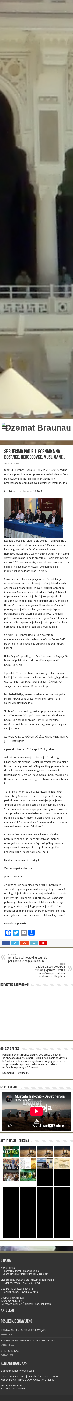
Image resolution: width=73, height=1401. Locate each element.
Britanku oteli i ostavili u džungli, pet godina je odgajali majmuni (27, 958)
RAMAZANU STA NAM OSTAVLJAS (23, 1330)
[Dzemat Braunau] (36, 427)
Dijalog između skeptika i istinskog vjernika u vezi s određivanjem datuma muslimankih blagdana (50, 970)
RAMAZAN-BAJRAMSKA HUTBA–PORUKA (28, 1340)
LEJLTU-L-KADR (11, 1351)
